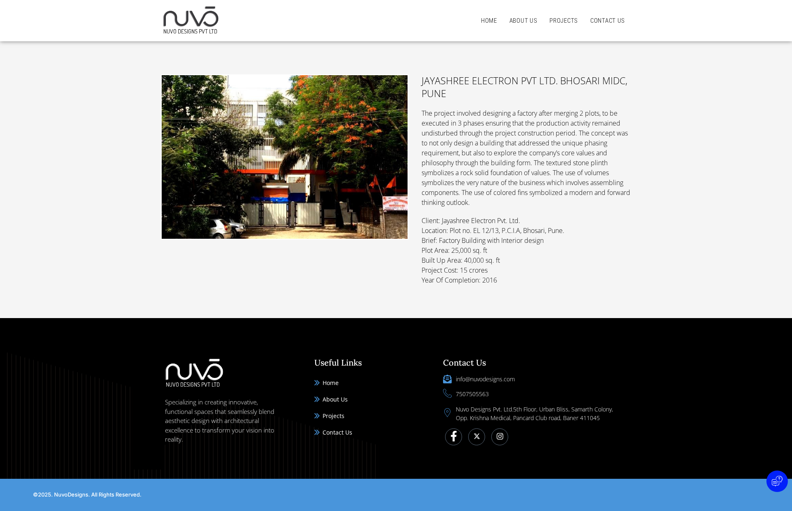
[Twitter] (476, 436)
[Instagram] (499, 436)
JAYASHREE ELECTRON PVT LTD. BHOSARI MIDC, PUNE (524, 87)
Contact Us (607, 20)
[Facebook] (453, 436)
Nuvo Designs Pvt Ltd (190, 31)
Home (489, 20)
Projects (563, 20)
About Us (523, 20)
